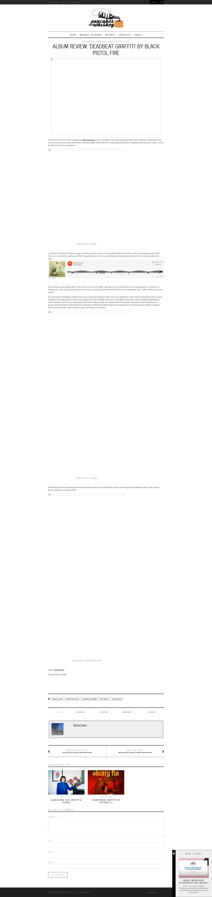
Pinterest (127, 712)
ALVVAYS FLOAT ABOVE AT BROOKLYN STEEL (77, 751)
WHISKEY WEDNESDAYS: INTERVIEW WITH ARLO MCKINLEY (193, 881)
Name (51, 841)
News (73, 34)
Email (51, 852)
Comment (52, 816)
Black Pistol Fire (88, 140)
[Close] (174, 853)
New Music (104, 699)
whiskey (110, 34)
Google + (152, 712)
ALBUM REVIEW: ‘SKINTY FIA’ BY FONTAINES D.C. (106, 801)
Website (51, 862)
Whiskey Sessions (91, 34)
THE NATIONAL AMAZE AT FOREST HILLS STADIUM (135, 751)
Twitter (104, 712)
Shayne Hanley (80, 725)
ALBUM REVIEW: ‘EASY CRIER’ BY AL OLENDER (66, 801)
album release (88, 41)
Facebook (81, 712)
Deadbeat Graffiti (90, 699)
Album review (101, 41)
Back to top (151, 892)
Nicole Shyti (59, 670)
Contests (125, 34)
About (138, 34)
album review (57, 699)
